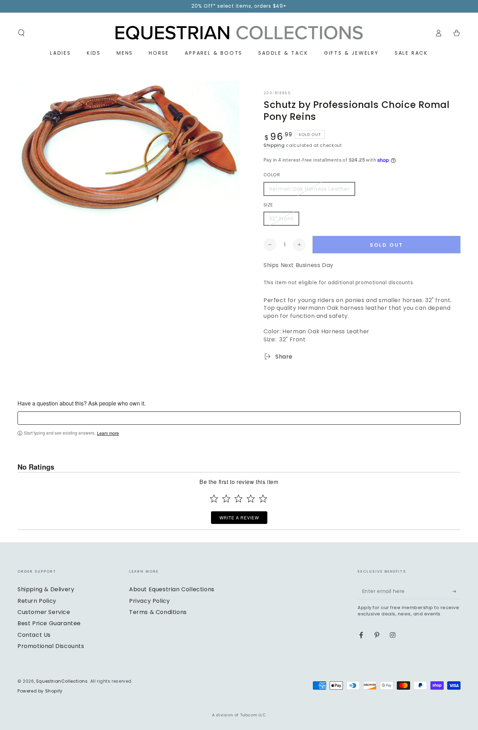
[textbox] (239, 418)
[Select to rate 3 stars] (238, 498)
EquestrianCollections (62, 681)
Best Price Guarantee (49, 623)
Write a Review (239, 517)
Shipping (274, 145)
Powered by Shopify (40, 691)
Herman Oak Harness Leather (309, 188)
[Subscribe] (456, 591)
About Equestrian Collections (172, 589)
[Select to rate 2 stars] (226, 498)
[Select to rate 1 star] (214, 498)
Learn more (108, 433)
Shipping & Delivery (45, 589)
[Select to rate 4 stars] (250, 498)
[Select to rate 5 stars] (263, 498)
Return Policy (36, 601)
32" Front (281, 218)
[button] (21, 33)
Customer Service (43, 612)
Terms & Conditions (158, 612)
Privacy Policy (149, 601)
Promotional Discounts (50, 646)
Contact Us (34, 635)
